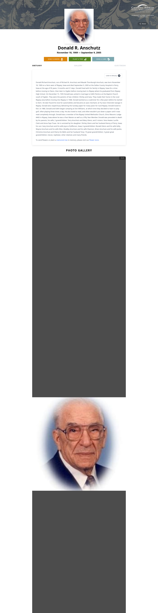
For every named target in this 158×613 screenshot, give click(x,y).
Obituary (37, 65)
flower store (94, 140)
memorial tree (61, 140)
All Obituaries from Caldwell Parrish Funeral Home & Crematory (143, 16)
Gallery (78, 65)
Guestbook (120, 65)
